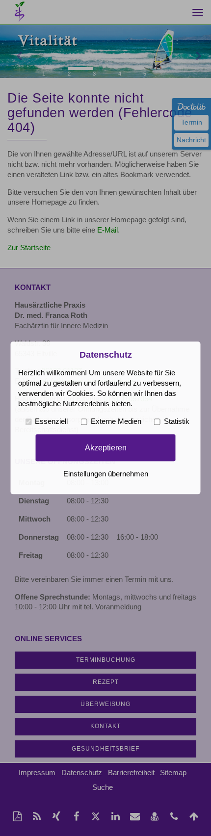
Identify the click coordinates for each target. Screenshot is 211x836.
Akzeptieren (106, 447)
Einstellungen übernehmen (105, 474)
